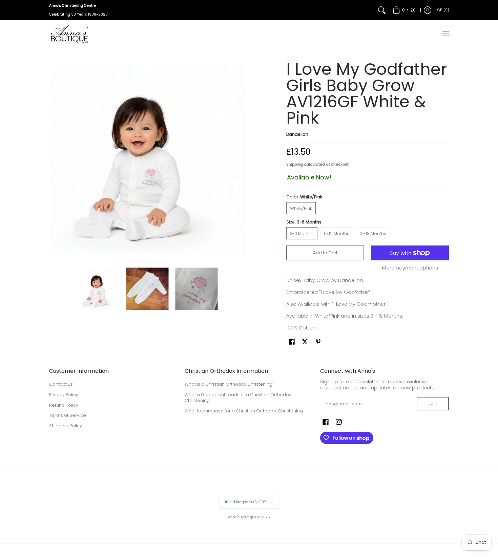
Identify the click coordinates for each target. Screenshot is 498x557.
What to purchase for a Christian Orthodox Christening (244, 411)
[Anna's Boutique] (69, 34)
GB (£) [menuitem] (443, 10)
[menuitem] (404, 10)
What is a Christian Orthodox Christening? (229, 384)
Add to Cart (325, 253)
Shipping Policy (65, 426)
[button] (291, 341)
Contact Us (61, 384)
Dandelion (297, 134)
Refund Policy (63, 405)
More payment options (410, 268)
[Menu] (445, 34)
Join (432, 403)
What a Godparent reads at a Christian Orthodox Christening (238, 398)
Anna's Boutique (242, 517)
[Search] (382, 10)
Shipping (294, 164)
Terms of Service (67, 415)
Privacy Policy (63, 395)
